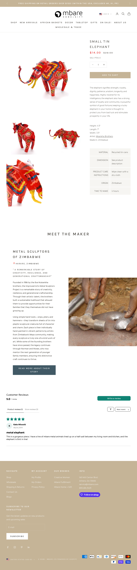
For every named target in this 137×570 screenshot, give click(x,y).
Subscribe (17, 536)
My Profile (36, 477)
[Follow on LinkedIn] (28, 547)
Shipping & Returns (15, 487)
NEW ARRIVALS (29, 22)
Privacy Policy (38, 487)
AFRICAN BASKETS (51, 22)
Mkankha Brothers (104, 136)
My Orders (36, 482)
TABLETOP (82, 22)
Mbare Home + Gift (63, 487)
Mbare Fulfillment (62, 482)
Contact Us (11, 492)
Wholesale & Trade (68, 27)
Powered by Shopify (67, 559)
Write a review (114, 398)
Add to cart (110, 75)
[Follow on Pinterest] (21, 547)
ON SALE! (105, 22)
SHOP (14, 22)
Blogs (9, 496)
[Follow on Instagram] (14, 547)
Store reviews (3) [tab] (31, 409)
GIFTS (94, 22)
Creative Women (62, 477)
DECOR (69, 22)
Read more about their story (34, 370)
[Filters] (110, 409)
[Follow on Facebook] (7, 547)
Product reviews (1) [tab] (15, 409)
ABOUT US (120, 22)
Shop (8, 477)
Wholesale (11, 482)
